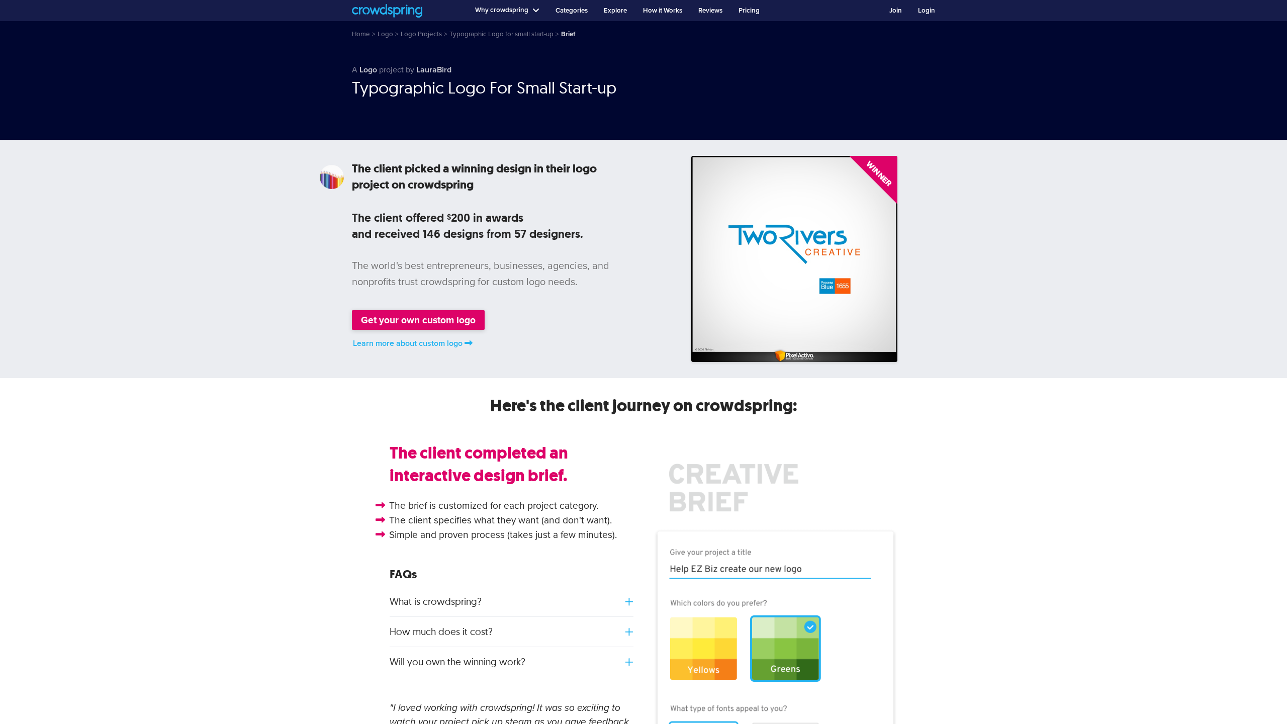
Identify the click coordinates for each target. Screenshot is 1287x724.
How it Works (662, 11)
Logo (368, 70)
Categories (572, 11)
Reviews (710, 11)
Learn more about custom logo (408, 343)
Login (926, 11)
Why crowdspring (501, 10)
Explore (615, 11)
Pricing (749, 11)
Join (895, 11)
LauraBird (433, 70)
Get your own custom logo (418, 320)
